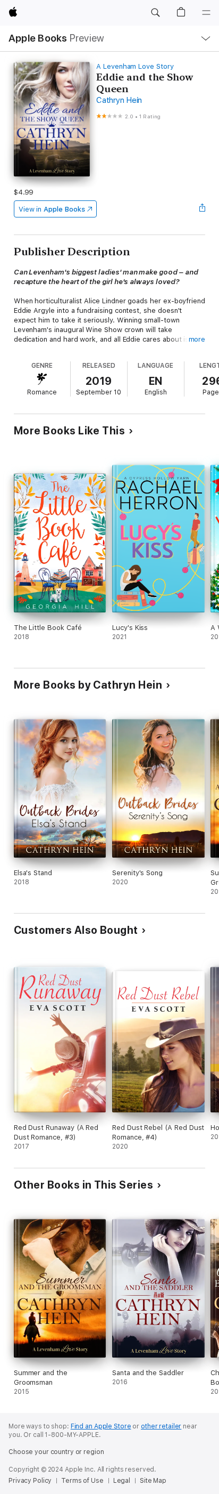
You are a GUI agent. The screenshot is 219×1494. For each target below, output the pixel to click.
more (197, 339)
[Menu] (206, 13)
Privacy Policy (30, 1480)
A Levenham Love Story (135, 66)
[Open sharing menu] (202, 209)
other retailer (161, 1426)
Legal (121, 1480)
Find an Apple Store (101, 1426)
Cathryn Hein (119, 100)
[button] (155, 13)
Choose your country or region (56, 1452)
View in (52, 209)
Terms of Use (82, 1480)
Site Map (153, 1480)
